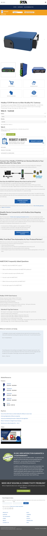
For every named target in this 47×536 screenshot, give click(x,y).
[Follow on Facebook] (4, 508)
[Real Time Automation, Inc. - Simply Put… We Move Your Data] (23, 2)
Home (14, 7)
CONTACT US (6, 522)
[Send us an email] (8, 508)
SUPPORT (5, 514)
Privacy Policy (37, 528)
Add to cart (11, 134)
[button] (3, 2)
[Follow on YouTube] (12, 508)
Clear (45, 113)
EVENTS (28, 518)
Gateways (20, 7)
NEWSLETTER (30, 520)
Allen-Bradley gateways (39, 205)
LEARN (4, 518)
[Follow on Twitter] (6, 508)
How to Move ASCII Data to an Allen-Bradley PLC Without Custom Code (16, 413)
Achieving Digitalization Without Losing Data (10, 416)
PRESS (28, 516)
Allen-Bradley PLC (29, 7)
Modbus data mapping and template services (19, 216)
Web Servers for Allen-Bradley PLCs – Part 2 (10, 423)
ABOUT (4, 520)
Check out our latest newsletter (16, 506)
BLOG (28, 512)
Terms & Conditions (43, 528)
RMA (28, 522)
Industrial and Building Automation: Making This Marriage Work (14, 418)
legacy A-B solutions (6, 207)
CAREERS (29, 514)
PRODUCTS (5, 512)
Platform (2, 113)
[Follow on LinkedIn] (10, 508)
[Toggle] (1, 265)
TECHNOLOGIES (6, 516)
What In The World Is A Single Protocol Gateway (11, 420)
